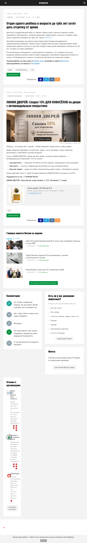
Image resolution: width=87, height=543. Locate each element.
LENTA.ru (48, 38)
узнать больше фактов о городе (64, 367)
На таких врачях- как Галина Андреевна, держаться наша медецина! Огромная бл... (25, 333)
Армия (10, 70)
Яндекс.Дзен (38, 61)
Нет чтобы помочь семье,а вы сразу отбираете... (26, 314)
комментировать (13, 74)
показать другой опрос (64, 338)
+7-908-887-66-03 (34, 193)
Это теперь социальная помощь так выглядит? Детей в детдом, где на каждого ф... (26, 304)
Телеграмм (35, 63)
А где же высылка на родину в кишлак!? (26, 343)
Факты (51, 351)
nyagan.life (43, 3)
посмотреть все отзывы (12, 508)
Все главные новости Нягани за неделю (43, 283)
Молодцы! (18, 323)
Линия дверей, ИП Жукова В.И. (39, 188)
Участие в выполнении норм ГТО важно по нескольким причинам (64, 359)
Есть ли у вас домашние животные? (61, 297)
